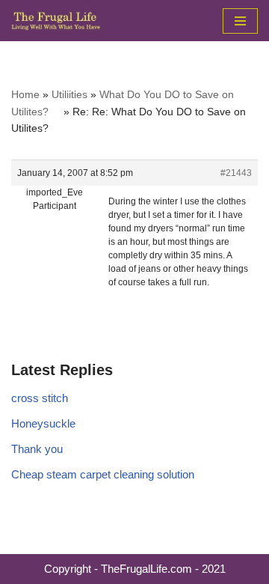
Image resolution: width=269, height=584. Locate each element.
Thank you (37, 448)
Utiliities (69, 94)
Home (25, 94)
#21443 (236, 173)
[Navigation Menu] (240, 21)
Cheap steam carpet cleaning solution (102, 474)
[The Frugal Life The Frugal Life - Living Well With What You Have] (56, 20)
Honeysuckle (43, 423)
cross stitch (39, 398)
